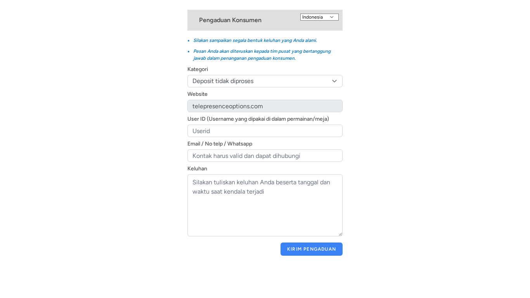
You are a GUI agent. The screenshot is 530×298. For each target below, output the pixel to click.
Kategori (197, 69)
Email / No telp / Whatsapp (219, 143)
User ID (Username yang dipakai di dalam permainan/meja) (258, 119)
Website (197, 94)
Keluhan (197, 168)
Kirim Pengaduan (311, 249)
